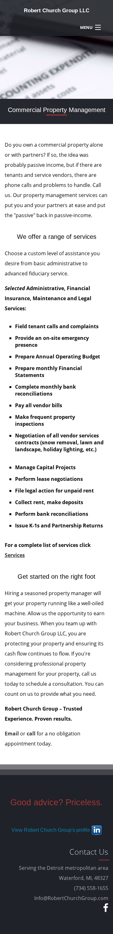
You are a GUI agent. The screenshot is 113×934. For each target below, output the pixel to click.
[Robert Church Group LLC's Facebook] (105, 909)
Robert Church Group (56, 11)
